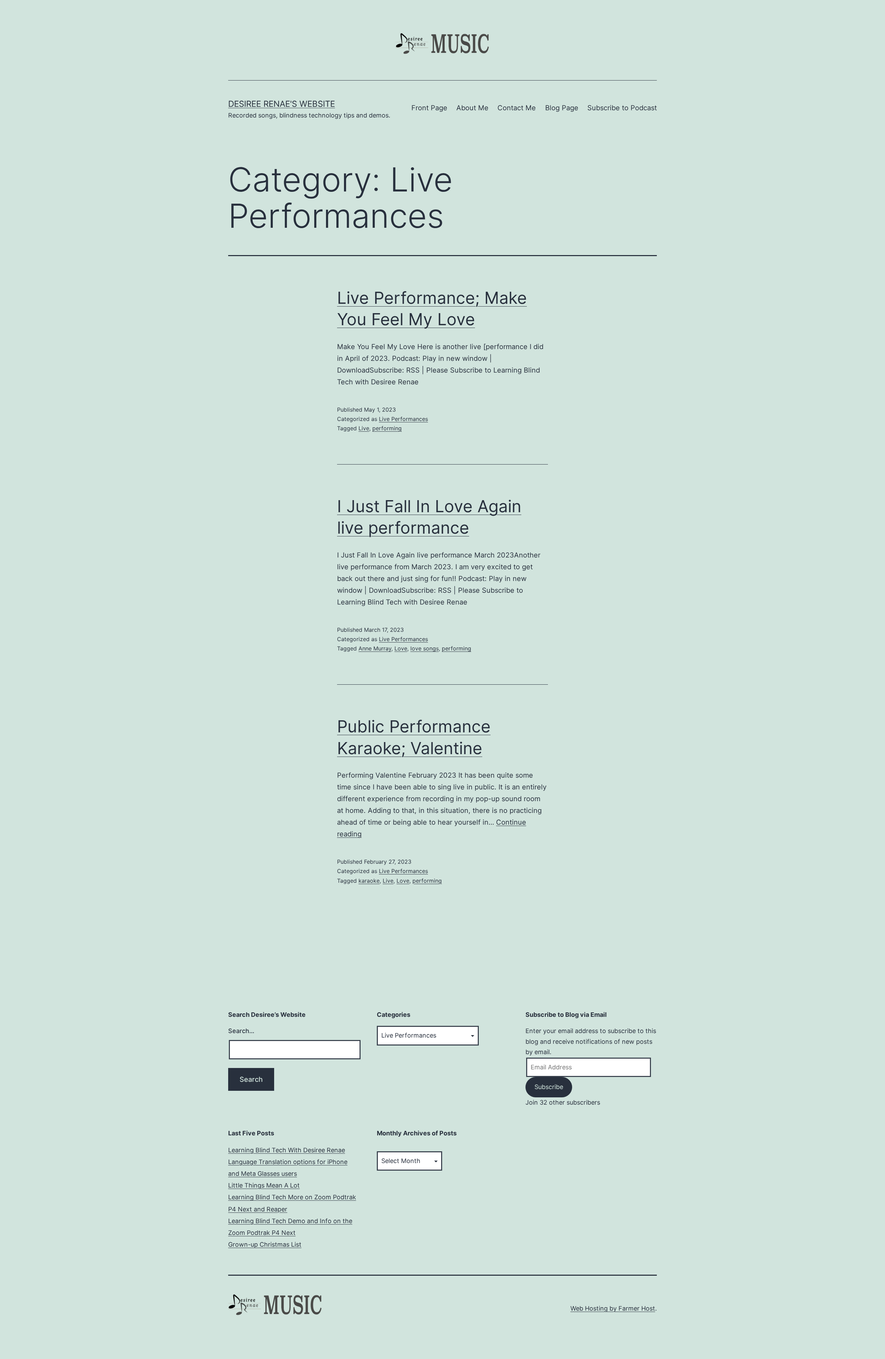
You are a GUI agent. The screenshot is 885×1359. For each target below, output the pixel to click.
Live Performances (403, 418)
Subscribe (548, 1086)
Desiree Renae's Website (281, 104)
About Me (472, 108)
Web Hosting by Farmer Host (612, 1308)
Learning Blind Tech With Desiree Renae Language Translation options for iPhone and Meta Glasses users (287, 1161)
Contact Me (516, 108)
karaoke (369, 880)
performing (387, 428)
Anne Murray (374, 648)
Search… (241, 1030)
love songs (424, 648)
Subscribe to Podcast (622, 108)
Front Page (429, 108)
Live (363, 428)
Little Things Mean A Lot (264, 1185)
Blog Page (561, 108)
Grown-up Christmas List (264, 1244)
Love (400, 648)
